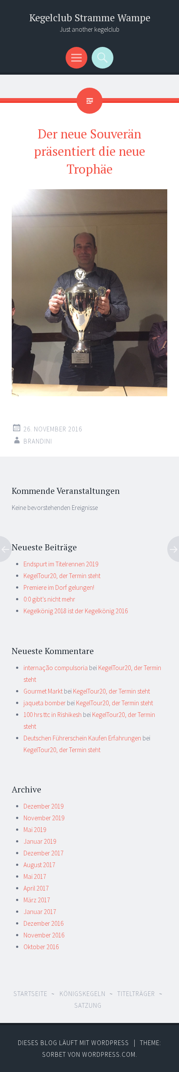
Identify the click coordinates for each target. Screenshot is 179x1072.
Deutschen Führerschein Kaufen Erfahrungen (82, 738)
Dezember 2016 (43, 923)
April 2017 (36, 888)
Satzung (88, 1005)
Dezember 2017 (43, 853)
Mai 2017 (34, 876)
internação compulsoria (55, 668)
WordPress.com (109, 1054)
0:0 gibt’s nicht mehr (49, 599)
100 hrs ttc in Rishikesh (52, 714)
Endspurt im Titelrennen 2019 (60, 564)
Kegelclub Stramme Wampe (89, 17)
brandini (37, 441)
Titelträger (136, 994)
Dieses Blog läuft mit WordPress (73, 1043)
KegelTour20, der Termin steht (61, 576)
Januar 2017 (39, 912)
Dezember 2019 (43, 806)
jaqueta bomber (44, 703)
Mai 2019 (34, 829)
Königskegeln (83, 994)
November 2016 (43, 935)
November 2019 (43, 818)
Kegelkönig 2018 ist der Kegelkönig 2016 (75, 611)
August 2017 (39, 865)
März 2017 (36, 900)
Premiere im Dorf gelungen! (58, 587)
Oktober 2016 (41, 947)
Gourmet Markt (43, 691)
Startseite (30, 994)
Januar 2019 (39, 841)
